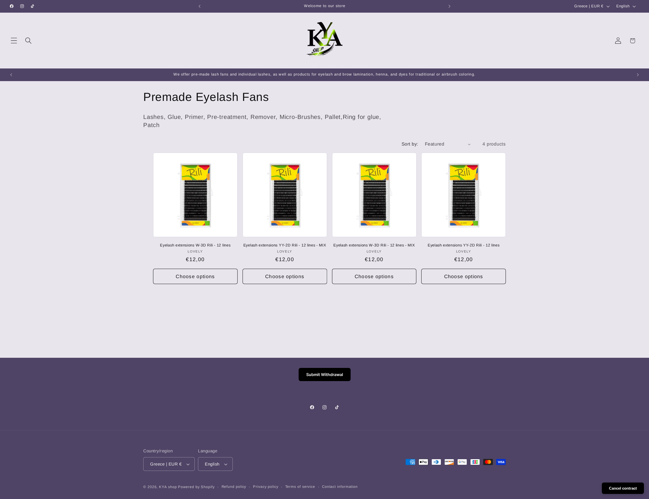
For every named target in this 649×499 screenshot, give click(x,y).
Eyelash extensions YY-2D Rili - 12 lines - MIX (284, 245)
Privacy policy (265, 487)
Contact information (340, 487)
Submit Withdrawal (324, 374)
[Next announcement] (449, 6)
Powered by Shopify (196, 487)
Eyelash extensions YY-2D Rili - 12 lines (464, 245)
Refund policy (234, 487)
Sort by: (410, 144)
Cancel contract (623, 488)
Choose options (195, 276)
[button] (14, 40)
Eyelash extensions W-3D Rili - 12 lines (195, 245)
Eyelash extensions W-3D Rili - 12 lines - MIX (374, 245)
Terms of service (300, 487)
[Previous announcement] (199, 6)
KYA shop (168, 487)
